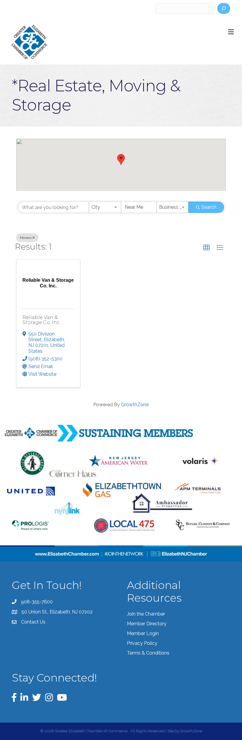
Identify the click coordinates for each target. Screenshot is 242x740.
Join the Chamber (146, 614)
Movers (26, 238)
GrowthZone (135, 404)
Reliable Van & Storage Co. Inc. (41, 320)
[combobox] (105, 207)
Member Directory (146, 623)
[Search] (223, 8)
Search (208, 207)
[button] (121, 159)
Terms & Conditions (148, 653)
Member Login (143, 633)
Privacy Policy (142, 643)
